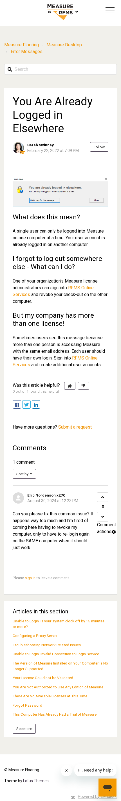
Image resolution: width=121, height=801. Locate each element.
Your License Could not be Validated (43, 677)
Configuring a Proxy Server (35, 635)
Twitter (30, 405)
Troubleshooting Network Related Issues (47, 645)
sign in (30, 577)
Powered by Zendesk (97, 796)
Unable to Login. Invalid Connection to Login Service (56, 654)
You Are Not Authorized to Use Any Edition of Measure (58, 687)
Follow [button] (99, 147)
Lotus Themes (36, 781)
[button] (110, 10)
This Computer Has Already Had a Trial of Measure (55, 714)
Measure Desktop (64, 44)
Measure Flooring (21, 44)
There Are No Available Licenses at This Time (50, 696)
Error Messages (26, 51)
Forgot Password (27, 705)
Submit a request (75, 427)
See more (24, 728)
